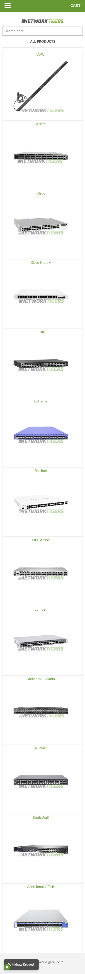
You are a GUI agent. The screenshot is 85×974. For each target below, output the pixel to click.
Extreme (40, 401)
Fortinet (40, 471)
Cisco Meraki (40, 262)
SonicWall (41, 817)
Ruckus (41, 748)
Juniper (41, 609)
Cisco (40, 193)
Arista (41, 124)
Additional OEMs (41, 887)
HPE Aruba (41, 540)
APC (40, 54)
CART (75, 5)
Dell (41, 332)
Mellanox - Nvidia (41, 679)
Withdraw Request (21, 964)
